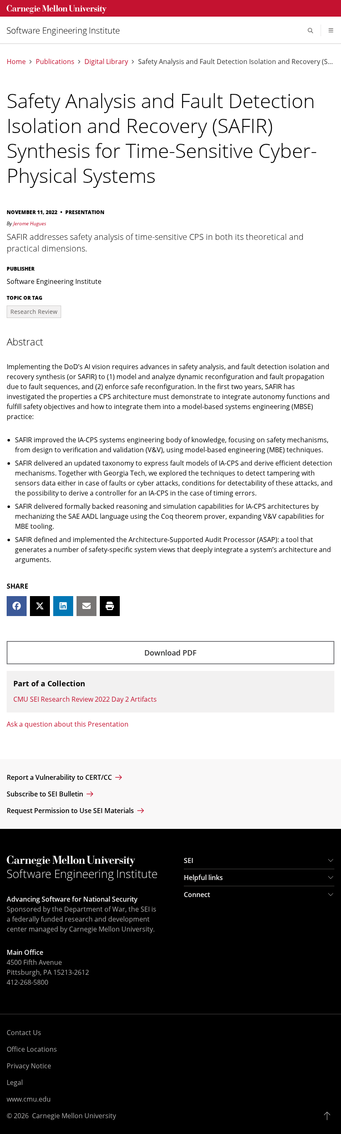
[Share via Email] (86, 606)
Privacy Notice (29, 1065)
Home (16, 61)
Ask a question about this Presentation (67, 724)
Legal (15, 1082)
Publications (55, 61)
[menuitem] (66, 31)
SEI (188, 860)
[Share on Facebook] (17, 606)
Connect (197, 894)
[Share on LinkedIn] (63, 606)
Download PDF (170, 653)
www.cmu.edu (29, 1099)
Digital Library (106, 61)
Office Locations (32, 1049)
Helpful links (203, 877)
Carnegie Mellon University (74, 1115)
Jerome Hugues (29, 223)
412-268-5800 (27, 982)
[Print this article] (110, 606)
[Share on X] (40, 606)
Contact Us (24, 1032)
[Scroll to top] (329, 1116)
